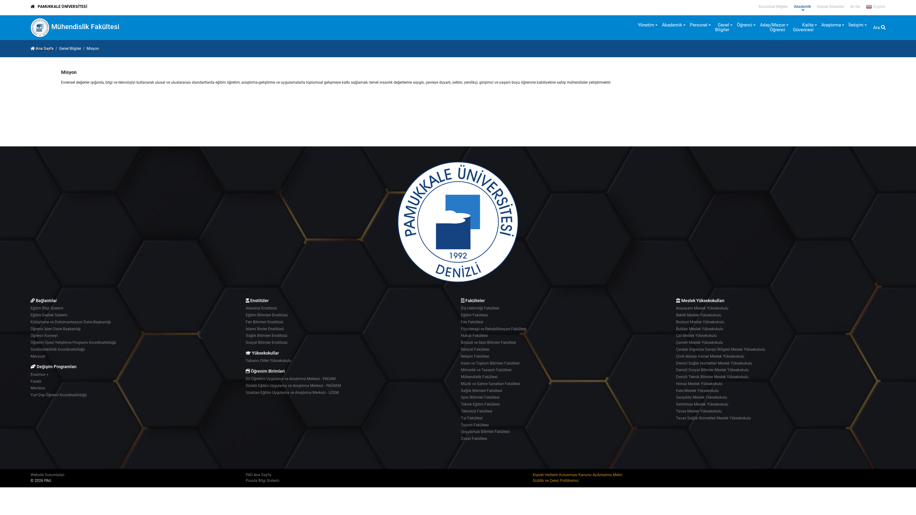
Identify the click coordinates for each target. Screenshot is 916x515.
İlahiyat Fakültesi (475, 349)
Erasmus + (39, 374)
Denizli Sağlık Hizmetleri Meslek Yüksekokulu (714, 363)
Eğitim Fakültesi (474, 315)
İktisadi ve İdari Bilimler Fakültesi (488, 342)
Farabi (36, 381)
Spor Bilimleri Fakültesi (480, 397)
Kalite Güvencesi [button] (803, 27)
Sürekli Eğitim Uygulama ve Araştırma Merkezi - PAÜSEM (293, 385)
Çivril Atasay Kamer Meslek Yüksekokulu (710, 356)
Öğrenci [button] (744, 25)
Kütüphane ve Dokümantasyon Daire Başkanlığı (71, 322)
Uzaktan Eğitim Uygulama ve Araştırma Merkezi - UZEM (292, 392)
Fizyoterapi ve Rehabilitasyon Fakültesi (493, 329)
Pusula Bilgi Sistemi (262, 480)
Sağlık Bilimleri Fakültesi (481, 390)
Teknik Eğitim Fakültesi (480, 404)
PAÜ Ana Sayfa (258, 475)
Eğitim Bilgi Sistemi (47, 308)
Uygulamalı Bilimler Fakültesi (485, 431)
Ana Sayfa (45, 48)
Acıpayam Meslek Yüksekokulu (702, 308)
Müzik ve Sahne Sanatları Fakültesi (490, 383)
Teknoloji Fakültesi (476, 411)
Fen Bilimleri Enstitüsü (264, 322)
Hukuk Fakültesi (474, 335)
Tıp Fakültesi (472, 418)
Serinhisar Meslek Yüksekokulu (702, 404)
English (878, 6)
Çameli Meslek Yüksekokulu (699, 342)
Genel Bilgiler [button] (722, 27)
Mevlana (38, 388)
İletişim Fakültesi (475, 356)
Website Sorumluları (47, 475)
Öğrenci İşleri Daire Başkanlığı (56, 329)
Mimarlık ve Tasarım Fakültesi (486, 370)
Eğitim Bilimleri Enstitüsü (267, 315)
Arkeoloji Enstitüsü (261, 308)
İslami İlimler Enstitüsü (265, 329)
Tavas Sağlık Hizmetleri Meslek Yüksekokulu (713, 418)
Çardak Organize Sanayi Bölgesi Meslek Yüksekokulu (720, 349)
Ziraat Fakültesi (474, 438)
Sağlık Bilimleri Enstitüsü (266, 335)
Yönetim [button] (646, 25)
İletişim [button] (856, 25)
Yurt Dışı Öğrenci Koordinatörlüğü (59, 395)
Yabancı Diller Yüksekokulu (268, 360)
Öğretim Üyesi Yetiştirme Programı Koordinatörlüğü (73, 342)
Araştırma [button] (831, 25)
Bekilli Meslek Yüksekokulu (698, 315)
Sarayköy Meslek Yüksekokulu (701, 397)
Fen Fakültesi (472, 322)
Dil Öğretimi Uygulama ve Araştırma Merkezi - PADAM (291, 378)
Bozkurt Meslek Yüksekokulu (700, 322)
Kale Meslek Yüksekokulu (697, 390)
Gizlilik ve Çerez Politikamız (556, 480)
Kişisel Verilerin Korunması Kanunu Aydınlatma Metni (577, 475)
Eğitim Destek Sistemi (49, 315)
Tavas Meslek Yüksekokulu (699, 411)
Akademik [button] (672, 25)
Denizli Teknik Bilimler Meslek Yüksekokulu (712, 377)
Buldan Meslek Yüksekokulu (699, 329)
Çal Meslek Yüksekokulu (696, 335)
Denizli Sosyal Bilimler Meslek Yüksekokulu (712, 370)
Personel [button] (699, 25)
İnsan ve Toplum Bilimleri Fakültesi (490, 363)
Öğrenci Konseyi (44, 335)
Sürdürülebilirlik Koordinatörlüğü (58, 349)
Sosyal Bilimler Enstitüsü (266, 342)
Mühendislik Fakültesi (85, 27)
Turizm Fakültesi (475, 425)
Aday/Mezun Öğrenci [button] (772, 27)
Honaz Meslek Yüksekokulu (699, 383)
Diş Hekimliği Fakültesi (480, 308)
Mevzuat (38, 356)
